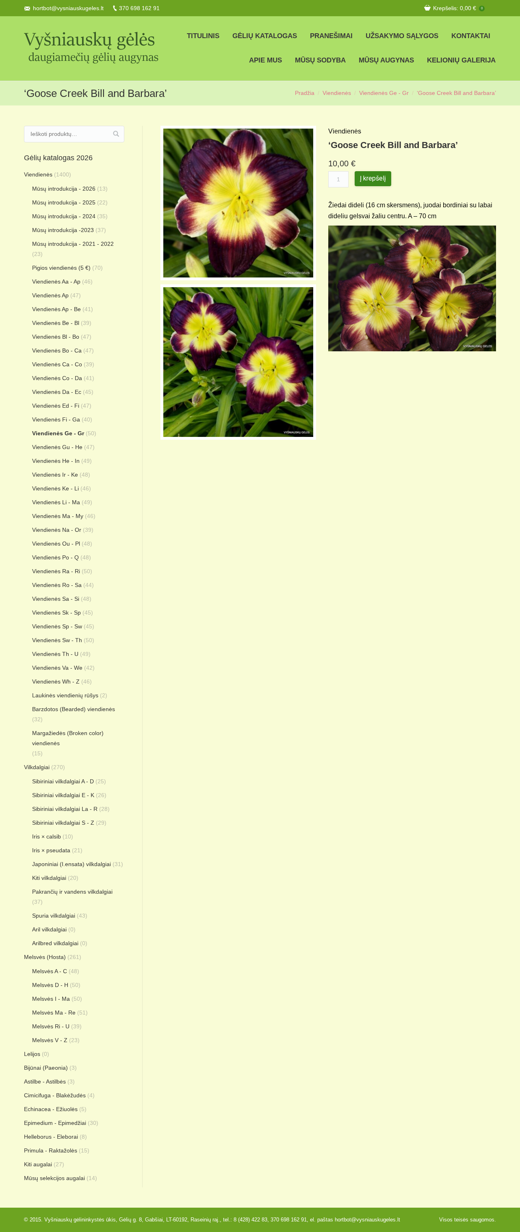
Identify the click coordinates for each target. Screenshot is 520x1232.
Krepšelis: (458, 8)
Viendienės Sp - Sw (57, 626)
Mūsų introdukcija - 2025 (63, 202)
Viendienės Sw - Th (57, 640)
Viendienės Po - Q (55, 557)
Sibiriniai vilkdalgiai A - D (63, 781)
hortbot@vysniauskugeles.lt (68, 8)
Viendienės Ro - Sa (57, 585)
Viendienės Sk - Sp (56, 612)
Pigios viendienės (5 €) (61, 267)
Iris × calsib (46, 836)
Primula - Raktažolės (50, 1150)
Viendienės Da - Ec (56, 392)
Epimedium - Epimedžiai (55, 1123)
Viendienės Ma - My (57, 516)
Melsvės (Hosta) (45, 957)
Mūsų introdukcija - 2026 (63, 188)
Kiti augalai (38, 1164)
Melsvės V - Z (49, 1040)
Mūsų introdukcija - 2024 (63, 216)
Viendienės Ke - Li (55, 488)
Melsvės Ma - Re (54, 1012)
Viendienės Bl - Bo (55, 336)
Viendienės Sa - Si (55, 599)
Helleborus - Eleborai (51, 1136)
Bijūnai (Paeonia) (46, 1067)
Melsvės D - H (50, 985)
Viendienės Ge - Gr (384, 93)
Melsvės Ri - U (50, 1026)
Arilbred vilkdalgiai (55, 943)
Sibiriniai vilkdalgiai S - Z (63, 822)
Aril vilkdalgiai (49, 929)
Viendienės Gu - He (57, 447)
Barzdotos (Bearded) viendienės (73, 709)
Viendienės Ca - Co (57, 364)
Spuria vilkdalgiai (53, 915)
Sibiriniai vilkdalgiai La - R (65, 809)
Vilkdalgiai (37, 767)
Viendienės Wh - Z (56, 681)
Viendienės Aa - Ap (56, 281)
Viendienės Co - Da (57, 378)
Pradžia (304, 93)
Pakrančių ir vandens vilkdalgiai (72, 891)
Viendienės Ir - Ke (55, 474)
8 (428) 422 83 (250, 1220)
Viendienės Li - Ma (56, 502)
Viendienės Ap (50, 295)
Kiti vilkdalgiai (49, 878)
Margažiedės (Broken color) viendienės (68, 738)
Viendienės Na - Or (56, 530)
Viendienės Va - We (57, 667)
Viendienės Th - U (55, 654)
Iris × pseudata (51, 850)
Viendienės (337, 93)
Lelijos (32, 1054)
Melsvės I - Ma (51, 998)
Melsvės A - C (49, 971)
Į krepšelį (373, 178)
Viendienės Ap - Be (56, 309)
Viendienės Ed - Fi (55, 405)
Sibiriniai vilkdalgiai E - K (63, 795)
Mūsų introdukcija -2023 (63, 230)
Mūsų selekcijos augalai (54, 1178)
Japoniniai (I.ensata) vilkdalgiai (71, 864)
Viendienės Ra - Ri (56, 571)
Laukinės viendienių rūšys (65, 695)
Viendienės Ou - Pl (56, 543)
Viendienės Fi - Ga (56, 419)
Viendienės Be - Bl (55, 323)
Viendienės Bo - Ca (57, 350)
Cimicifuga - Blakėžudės (55, 1095)
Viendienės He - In (56, 461)
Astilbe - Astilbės (45, 1081)
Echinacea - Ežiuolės (51, 1109)
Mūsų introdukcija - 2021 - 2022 (73, 244)
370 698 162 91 (139, 8)
